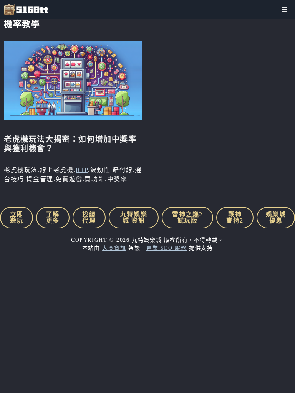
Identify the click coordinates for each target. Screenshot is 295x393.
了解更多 (53, 217)
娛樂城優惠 (276, 217)
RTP (82, 170)
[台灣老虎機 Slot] (26, 9)
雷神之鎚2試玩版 (187, 217)
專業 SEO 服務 (166, 248)
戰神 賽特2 (235, 217)
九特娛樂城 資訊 (133, 217)
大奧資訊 (114, 248)
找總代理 (89, 217)
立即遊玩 (16, 217)
